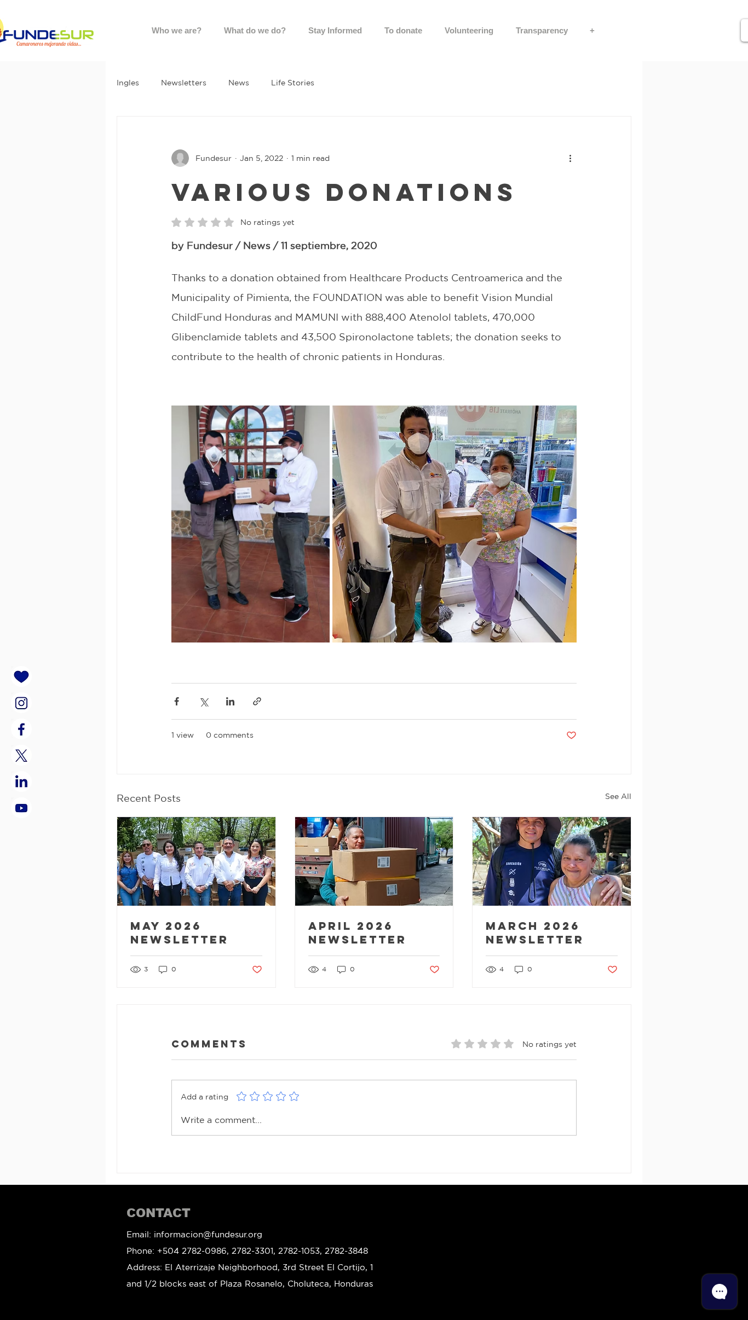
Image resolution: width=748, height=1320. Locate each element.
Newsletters (183, 82)
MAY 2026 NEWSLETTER (179, 932)
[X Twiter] (21, 755)
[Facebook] (21, 729)
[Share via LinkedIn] (230, 701)
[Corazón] (21, 676)
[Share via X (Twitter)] (203, 701)
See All (618, 796)
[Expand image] (250, 524)
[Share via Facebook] (176, 701)
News (238, 82)
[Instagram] (21, 702)
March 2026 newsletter (535, 932)
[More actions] (570, 158)
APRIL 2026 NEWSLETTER (357, 932)
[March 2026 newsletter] (552, 861)
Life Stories (292, 82)
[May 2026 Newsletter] (196, 861)
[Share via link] (257, 701)
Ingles (128, 82)
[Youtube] (21, 807)
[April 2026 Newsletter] (374, 861)
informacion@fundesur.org (208, 1234)
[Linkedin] (21, 781)
